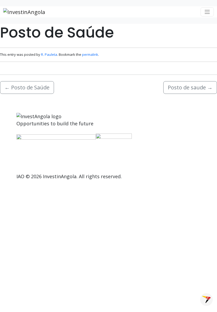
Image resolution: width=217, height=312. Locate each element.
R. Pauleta (49, 54)
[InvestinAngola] (24, 11)
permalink (90, 54)
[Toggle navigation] (207, 11)
